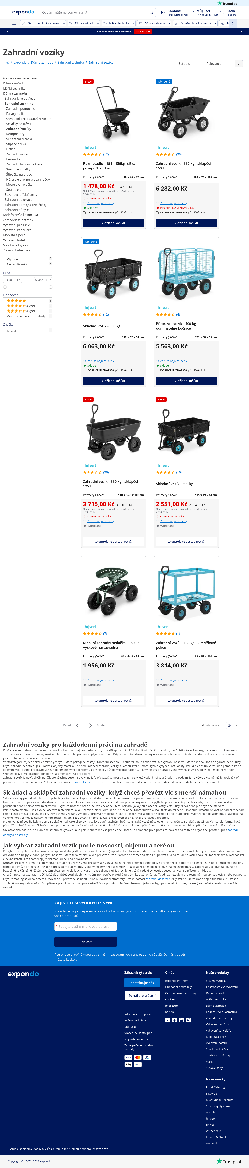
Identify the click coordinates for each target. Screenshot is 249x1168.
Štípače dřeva (16, 144)
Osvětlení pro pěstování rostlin (28, 119)
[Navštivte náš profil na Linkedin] (181, 1021)
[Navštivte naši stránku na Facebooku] (174, 1021)
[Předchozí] (76, 725)
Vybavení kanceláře (17, 230)
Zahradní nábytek (17, 210)
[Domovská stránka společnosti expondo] (7, 62)
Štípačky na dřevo (19, 174)
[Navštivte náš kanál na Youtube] (167, 1021)
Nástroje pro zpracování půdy (28, 179)
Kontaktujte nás (142, 983)
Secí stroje (13, 189)
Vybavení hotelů (15, 240)
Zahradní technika (19, 103)
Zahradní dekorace (18, 200)
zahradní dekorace (158, 879)
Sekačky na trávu (18, 124)
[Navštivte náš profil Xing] (188, 1021)
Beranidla (13, 159)
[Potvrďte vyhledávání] (151, 12)
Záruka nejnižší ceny (100, 203)
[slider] (5, 287)
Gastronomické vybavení (21, 78)
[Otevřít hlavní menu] (14, 23)
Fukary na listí (16, 114)
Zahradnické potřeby (20, 98)
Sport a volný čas (15, 245)
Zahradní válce (17, 154)
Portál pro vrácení (142, 995)
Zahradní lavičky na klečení (25, 164)
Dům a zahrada (15, 93)
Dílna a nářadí (13, 83)
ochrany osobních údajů (144, 954)
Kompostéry (15, 134)
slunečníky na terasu (85, 782)
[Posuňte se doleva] (16, 31)
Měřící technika (14, 88)
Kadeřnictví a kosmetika (20, 215)
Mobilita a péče (14, 235)
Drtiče (10, 149)
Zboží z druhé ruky (16, 250)
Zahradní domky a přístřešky (25, 205)
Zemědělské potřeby (18, 220)
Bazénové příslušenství (21, 194)
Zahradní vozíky (18, 129)
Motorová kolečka (19, 184)
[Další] (90, 725)
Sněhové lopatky (18, 169)
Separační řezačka (19, 139)
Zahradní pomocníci (21, 108)
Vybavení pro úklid (16, 225)
